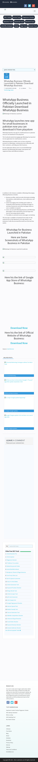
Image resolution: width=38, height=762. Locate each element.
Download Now (19, 328)
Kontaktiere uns (10, 752)
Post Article (9, 731)
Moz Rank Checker (10, 719)
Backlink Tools (30, 21)
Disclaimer (8, 740)
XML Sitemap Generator (11, 712)
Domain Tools (33, 26)
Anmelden (6, 2)
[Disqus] (19, 468)
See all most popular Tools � (13, 630)
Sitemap (8, 747)
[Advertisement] (19, 47)
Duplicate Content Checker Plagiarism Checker (17, 710)
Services (8, 745)
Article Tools (17, 17)
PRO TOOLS (7, 17)
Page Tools (23, 26)
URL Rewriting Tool (10, 717)
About (7, 736)
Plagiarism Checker (28, 17)
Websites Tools (8, 21)
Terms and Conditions (11, 749)
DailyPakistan (10, 349)
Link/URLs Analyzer (7, 26)
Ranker (16, 26)
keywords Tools (19, 21)
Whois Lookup (9, 715)
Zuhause (8, 729)
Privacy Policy (9, 742)
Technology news (9, 90)
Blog (7, 733)
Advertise (8, 738)
